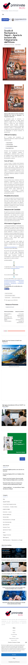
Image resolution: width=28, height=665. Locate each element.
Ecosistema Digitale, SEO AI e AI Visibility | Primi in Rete (13, 474)
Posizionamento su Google (9, 519)
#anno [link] (17, 266)
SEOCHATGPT (6, 524)
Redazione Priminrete (12, 304)
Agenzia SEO (14, 640)
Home (14, 630)
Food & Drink (14, 634)
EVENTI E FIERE (6, 509)
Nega (14, 658)
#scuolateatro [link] (7, 283)
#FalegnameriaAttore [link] (15, 268)
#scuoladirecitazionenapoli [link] (9, 280)
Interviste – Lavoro (7, 512)
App (4, 499)
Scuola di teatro (7, 297)
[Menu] (3, 14)
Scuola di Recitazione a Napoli (10, 295)
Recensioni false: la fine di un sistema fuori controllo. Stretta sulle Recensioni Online (12, 483)
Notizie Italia (6, 517)
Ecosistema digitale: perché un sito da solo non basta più (13, 470)
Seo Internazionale (7, 522)
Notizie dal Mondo (8, 28)
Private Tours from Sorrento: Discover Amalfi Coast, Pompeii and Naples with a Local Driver (13, 479)
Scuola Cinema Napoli (8, 293)
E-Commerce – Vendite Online (10, 506)
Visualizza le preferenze (14, 662)
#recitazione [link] (21, 281)
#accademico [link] (21, 266)
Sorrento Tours (6, 527)
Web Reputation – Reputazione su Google (12, 540)
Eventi (14, 636)
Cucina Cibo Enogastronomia (9, 504)
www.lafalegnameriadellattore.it (10, 247)
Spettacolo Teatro (7, 529)
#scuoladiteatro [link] (21, 283)
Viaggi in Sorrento (7, 535)
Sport (4, 532)
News (14, 632)
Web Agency (6, 537)
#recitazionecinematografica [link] (10, 281)
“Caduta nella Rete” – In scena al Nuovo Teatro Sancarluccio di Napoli (13, 488)
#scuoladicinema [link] (7, 284)
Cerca (22, 459)
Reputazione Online (14, 638)
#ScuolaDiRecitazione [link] (19, 280)
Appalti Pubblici (6, 501)
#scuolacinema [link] (14, 283)
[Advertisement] (14, 385)
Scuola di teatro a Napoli (16, 297)
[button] (26, 642)
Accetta (14, 654)
